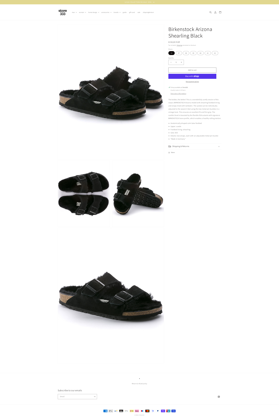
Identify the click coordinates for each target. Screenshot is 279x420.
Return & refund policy (139, 384)
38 (186, 53)
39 (193, 53)
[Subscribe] (94, 396)
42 (215, 53)
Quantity (171, 58)
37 (179, 53)
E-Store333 (141, 415)
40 (200, 53)
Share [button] (173, 152)
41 (208, 53)
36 (171, 53)
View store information (178, 94)
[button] (74, 12)
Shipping (179, 45)
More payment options (192, 81)
